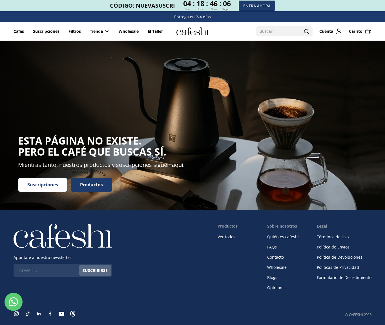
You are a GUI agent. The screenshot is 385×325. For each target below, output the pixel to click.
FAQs (272, 247)
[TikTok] (27, 314)
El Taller (155, 31)
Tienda (96, 31)
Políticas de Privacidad (338, 267)
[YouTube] (61, 314)
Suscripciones (46, 31)
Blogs (272, 277)
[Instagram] (16, 314)
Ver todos (226, 236)
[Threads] (73, 314)
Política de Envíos (333, 247)
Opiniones (277, 287)
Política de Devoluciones (339, 257)
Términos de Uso (333, 236)
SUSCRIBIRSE (95, 270)
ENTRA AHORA (257, 5)
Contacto (275, 257)
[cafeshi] (192, 31)
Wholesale (129, 31)
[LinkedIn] (39, 314)
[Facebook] (50, 314)
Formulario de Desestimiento (344, 277)
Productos (91, 185)
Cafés (19, 31)
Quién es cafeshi (283, 236)
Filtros (74, 31)
